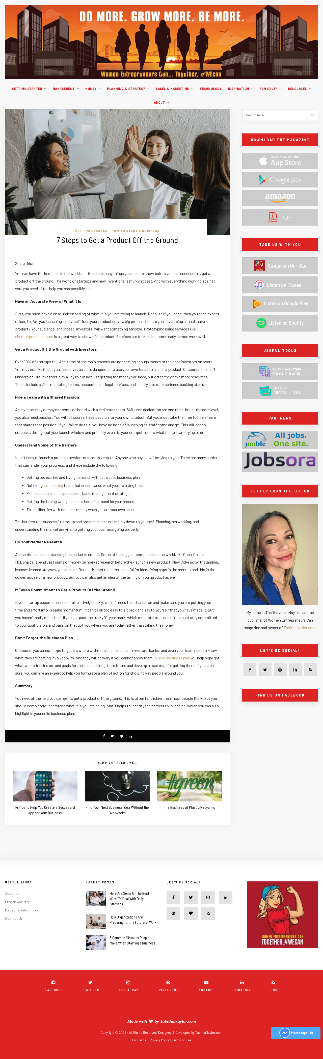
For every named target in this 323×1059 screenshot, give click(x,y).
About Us (12, 893)
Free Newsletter (17, 902)
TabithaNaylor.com (300, 627)
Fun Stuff (269, 88)
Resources (297, 88)
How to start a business (136, 230)
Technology (211, 88)
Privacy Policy (160, 1040)
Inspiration (238, 88)
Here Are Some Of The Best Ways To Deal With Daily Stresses (129, 898)
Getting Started (27, 88)
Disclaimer (140, 1040)
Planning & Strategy (126, 88)
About (159, 102)
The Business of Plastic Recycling (189, 807)
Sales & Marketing (172, 88)
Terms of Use (181, 1040)
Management (64, 88)
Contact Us (14, 918)
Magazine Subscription (22, 910)
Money (91, 88)
